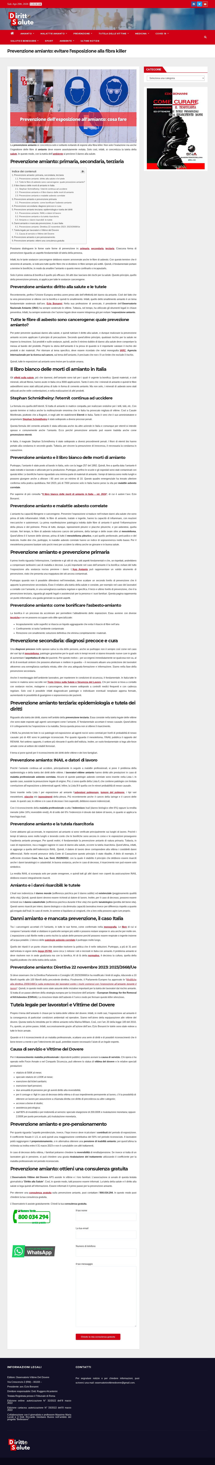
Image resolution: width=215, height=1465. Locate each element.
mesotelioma (32, 653)
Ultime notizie (90, 41)
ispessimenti (45, 797)
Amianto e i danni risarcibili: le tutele (35, 220)
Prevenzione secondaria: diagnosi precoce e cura (37, 206)
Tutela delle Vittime (113, 33)
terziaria (109, 248)
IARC (123, 350)
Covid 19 (161, 33)
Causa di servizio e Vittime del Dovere (36, 234)
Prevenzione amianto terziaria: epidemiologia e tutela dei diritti (43, 209)
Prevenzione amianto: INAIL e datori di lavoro (40, 213)
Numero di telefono (86, 1246)
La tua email (82, 1228)
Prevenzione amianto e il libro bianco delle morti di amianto (46, 192)
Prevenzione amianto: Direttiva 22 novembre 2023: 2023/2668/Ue (49, 226)
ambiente (58, 154)
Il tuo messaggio (84, 1264)
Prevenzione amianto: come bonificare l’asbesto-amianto (45, 202)
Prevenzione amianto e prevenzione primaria (35, 199)
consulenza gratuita (40, 1192)
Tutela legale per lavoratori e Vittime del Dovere (36, 230)
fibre (124, 927)
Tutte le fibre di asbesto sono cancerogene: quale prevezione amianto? (52, 182)
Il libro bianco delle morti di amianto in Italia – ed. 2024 (74, 494)
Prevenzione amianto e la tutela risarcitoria (39, 216)
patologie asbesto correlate (60, 940)
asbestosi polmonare (86, 792)
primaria (84, 248)
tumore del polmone (112, 792)
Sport (49, 41)
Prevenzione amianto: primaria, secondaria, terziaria (39, 175)
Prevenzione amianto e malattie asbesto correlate (42, 195)
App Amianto (80, 569)
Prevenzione (81, 33)
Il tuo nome (81, 1210)
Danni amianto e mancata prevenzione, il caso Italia (38, 223)
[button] (205, 37)
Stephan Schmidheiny (35, 419)
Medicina (141, 33)
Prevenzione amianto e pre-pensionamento (34, 237)
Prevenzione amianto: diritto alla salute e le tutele (42, 178)
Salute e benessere (24, 41)
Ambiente (66, 41)
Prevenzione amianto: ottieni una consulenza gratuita (39, 240)
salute (13, 154)
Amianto (26, 33)
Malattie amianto (53, 33)
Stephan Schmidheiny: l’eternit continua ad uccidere (43, 189)
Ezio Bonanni (54, 303)
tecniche (15, 617)
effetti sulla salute (24, 377)
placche (28, 797)
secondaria (97, 248)
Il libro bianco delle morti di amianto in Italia (34, 185)
